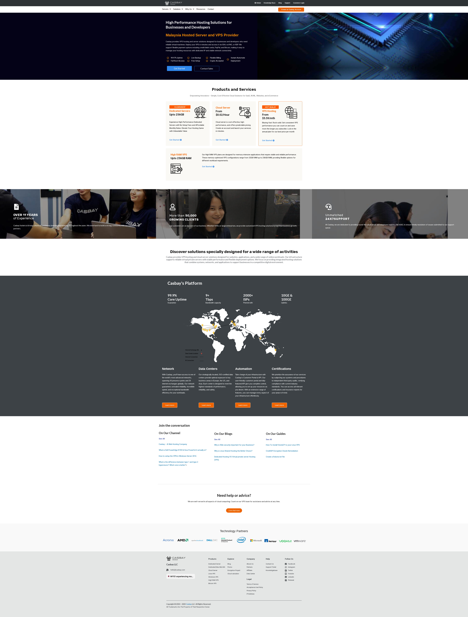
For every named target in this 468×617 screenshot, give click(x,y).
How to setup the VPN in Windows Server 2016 (177, 456)
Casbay (189, 604)
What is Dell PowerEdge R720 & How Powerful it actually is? (182, 450)
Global (258, 3)
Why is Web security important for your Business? (234, 445)
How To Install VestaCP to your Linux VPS (283, 445)
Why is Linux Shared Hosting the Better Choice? (233, 451)
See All (162, 439)
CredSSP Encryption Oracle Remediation (282, 451)
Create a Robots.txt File (275, 457)
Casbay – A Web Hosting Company (173, 444)
